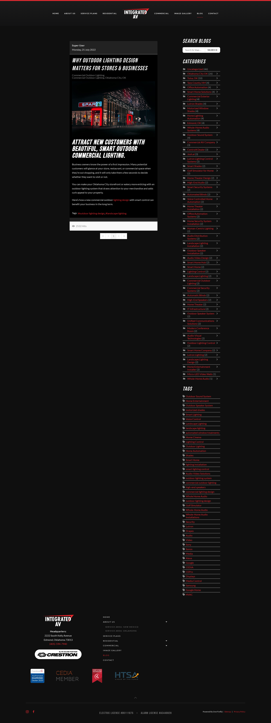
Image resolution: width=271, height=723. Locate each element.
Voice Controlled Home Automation (200, 200)
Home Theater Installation (195, 208)
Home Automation (196, 450)
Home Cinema (193, 437)
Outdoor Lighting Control (201, 343)
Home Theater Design (199, 178)
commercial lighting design (200, 491)
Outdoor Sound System (200, 134)
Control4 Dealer (196, 149)
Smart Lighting (194, 414)
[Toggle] (217, 73)
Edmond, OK (194, 123)
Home (56, 13)
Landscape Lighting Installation (197, 244)
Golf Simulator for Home (200, 170)
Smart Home (194, 267)
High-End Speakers (197, 299)
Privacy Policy (239, 711)
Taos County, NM (196, 82)
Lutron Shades (195, 103)
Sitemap (227, 711)
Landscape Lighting (197, 276)
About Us (109, 622)
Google (190, 562)
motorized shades (195, 410)
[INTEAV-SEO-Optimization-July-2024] (113, 109)
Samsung (191, 585)
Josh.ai (191, 154)
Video (189, 540)
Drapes (190, 531)
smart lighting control (197, 469)
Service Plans (89, 13)
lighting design (121, 199)
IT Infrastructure (196, 309)
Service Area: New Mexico (122, 627)
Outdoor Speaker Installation (196, 252)
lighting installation (196, 464)
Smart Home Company (199, 350)
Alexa (189, 558)
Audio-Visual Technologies (194, 337)
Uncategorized (195, 69)
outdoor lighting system (199, 478)
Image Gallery (183, 13)
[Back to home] (135, 13)
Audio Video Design (198, 257)
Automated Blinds (197, 194)
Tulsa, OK (192, 78)
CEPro (189, 571)
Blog (200, 13)
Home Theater (195, 304)
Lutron (189, 526)
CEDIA (189, 567)
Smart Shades (194, 166)
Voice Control (193, 419)
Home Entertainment (197, 400)
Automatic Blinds (196, 295)
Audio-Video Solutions (198, 473)
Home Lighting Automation (195, 117)
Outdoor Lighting (195, 446)
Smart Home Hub (196, 262)
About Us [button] (69, 13)
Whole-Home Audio (198, 378)
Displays (190, 576)
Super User (78, 45)
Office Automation (197, 87)
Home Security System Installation (199, 222)
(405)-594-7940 (58, 643)
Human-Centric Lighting (200, 228)
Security (190, 521)
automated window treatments (202, 432)
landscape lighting (116, 213)
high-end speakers (196, 487)
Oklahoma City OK (197, 73)
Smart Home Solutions (199, 91)
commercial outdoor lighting (201, 482)
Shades (190, 455)
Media (189, 553)
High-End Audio (196, 182)
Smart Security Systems (199, 187)
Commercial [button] (161, 13)
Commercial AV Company (201, 142)
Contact (213, 13)
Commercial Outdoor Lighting (88, 75)
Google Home (193, 590)
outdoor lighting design (92, 213)
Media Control (194, 580)
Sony (188, 544)
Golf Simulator (194, 505)
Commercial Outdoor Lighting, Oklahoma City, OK (99, 77)
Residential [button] (110, 13)
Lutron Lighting (195, 354)
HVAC (189, 594)
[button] (135, 697)
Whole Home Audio (196, 496)
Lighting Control (196, 271)
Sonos (189, 549)
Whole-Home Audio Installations (197, 516)
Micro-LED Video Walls (200, 374)
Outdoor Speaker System (200, 313)
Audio (189, 535)
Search (213, 50)
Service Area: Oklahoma (121, 631)
